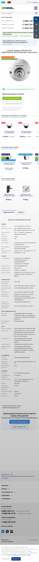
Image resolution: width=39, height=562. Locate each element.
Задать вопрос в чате (26, 35)
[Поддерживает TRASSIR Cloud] (9, 157)
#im (12, 474)
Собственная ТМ (7, 492)
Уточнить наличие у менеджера (12, 103)
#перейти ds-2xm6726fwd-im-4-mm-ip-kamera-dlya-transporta (17, 476)
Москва (35, 2)
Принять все (16, 559)
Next (36, 116)
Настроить (6, 559)
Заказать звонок (7, 526)
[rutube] (11, 531)
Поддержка (5, 495)
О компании (5, 498)
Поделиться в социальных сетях (11, 109)
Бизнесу (4, 488)
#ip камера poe (5, 474)
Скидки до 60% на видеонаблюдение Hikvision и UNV (20, 89)
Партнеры (4, 485)
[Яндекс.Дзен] (7, 531)
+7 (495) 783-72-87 (30, 24)
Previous (32, 116)
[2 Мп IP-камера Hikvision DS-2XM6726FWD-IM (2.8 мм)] (19, 70)
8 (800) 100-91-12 (30, 21)
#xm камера (4, 478)
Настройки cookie (33, 539)
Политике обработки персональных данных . (18, 554)
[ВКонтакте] (2, 531)
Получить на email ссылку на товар (11, 107)
